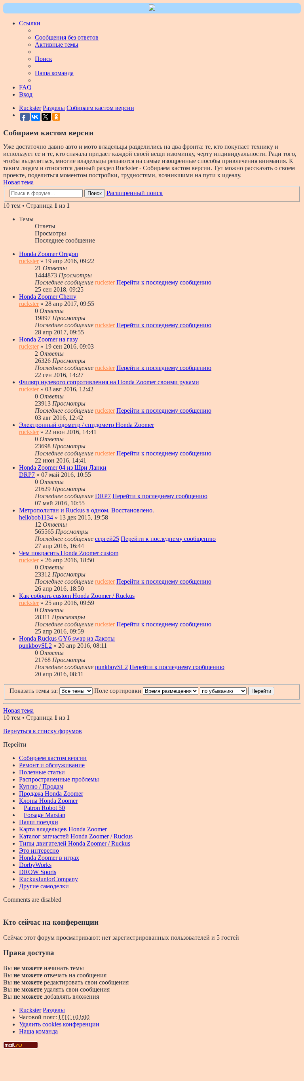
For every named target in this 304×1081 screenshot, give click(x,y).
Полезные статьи (42, 772)
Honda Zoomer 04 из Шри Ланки (62, 467)
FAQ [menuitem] (25, 87)
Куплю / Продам (41, 786)
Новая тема (18, 182)
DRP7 (27, 474)
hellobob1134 (36, 517)
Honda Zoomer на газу (48, 339)
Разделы (54, 1010)
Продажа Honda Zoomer (51, 793)
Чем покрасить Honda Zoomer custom (68, 553)
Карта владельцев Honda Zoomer (63, 829)
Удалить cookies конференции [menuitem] (59, 1024)
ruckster (29, 261)
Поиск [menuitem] (43, 58)
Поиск (94, 193)
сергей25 (107, 538)
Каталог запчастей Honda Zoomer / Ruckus (76, 836)
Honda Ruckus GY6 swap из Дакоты (67, 638)
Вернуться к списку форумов (42, 731)
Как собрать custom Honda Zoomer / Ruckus (77, 595)
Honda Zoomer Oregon (48, 253)
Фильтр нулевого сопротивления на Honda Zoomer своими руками (109, 382)
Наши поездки (38, 822)
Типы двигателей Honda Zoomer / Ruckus (74, 843)
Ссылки (29, 23)
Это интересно (39, 850)
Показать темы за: (34, 690)
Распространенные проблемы (59, 779)
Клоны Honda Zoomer (48, 800)
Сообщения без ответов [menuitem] (67, 37)
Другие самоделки (44, 886)
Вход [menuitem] (25, 94)
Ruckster (30, 1010)
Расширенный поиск (134, 193)
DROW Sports (37, 872)
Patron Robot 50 (44, 807)
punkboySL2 (35, 645)
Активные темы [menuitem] (56, 44)
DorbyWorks (35, 864)
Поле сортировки (118, 690)
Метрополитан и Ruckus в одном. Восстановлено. (86, 510)
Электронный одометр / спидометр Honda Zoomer (86, 424)
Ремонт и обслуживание (52, 765)
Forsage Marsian (44, 815)
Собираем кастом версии (53, 758)
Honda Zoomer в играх (49, 857)
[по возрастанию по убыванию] (223, 690)
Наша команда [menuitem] (54, 73)
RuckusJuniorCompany (48, 879)
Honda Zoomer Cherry (47, 296)
